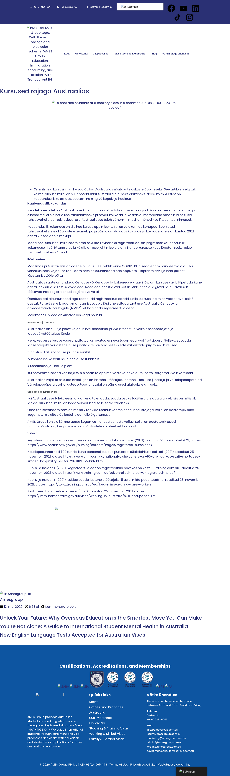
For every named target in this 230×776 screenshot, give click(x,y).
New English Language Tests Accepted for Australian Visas (72, 634)
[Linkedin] (196, 8)
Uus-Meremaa (100, 718)
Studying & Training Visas (109, 728)
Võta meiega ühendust (175, 53)
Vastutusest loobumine (174, 764)
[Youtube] (183, 8)
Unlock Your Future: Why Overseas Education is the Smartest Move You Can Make (101, 617)
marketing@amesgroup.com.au (166, 738)
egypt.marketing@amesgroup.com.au (170, 751)
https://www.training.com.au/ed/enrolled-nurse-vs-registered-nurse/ (119, 473)
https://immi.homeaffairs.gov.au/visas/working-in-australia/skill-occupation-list (91, 496)
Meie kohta (81, 53)
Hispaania (97, 723)
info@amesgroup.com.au (162, 730)
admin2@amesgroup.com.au (164, 742)
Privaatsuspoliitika (143, 764)
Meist (93, 702)
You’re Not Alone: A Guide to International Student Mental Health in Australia (94, 626)
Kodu (67, 53)
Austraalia (97, 712)
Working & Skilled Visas (107, 734)
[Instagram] (190, 17)
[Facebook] (171, 8)
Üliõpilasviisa (100, 53)
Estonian (132, 7)
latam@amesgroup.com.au (163, 734)
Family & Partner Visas (107, 739)
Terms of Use (118, 764)
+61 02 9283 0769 (157, 719)
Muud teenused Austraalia (130, 53)
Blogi (155, 53)
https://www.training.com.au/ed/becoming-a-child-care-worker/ (98, 484)
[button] (101, 53)
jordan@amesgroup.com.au (164, 747)
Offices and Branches (106, 707)
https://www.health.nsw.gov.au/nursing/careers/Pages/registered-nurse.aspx (89, 445)
